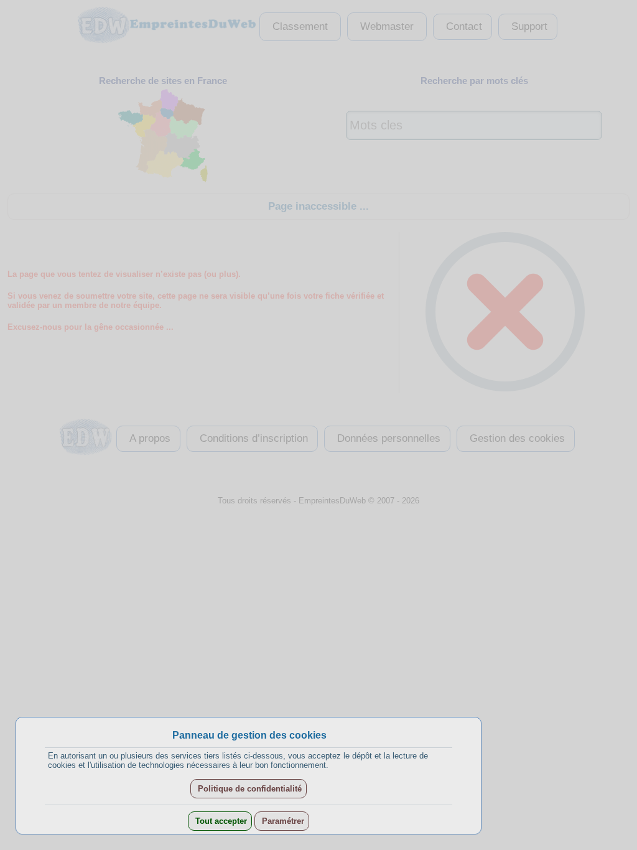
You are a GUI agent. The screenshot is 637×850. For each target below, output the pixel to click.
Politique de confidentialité (248, 788)
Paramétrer (281, 821)
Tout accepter (220, 821)
